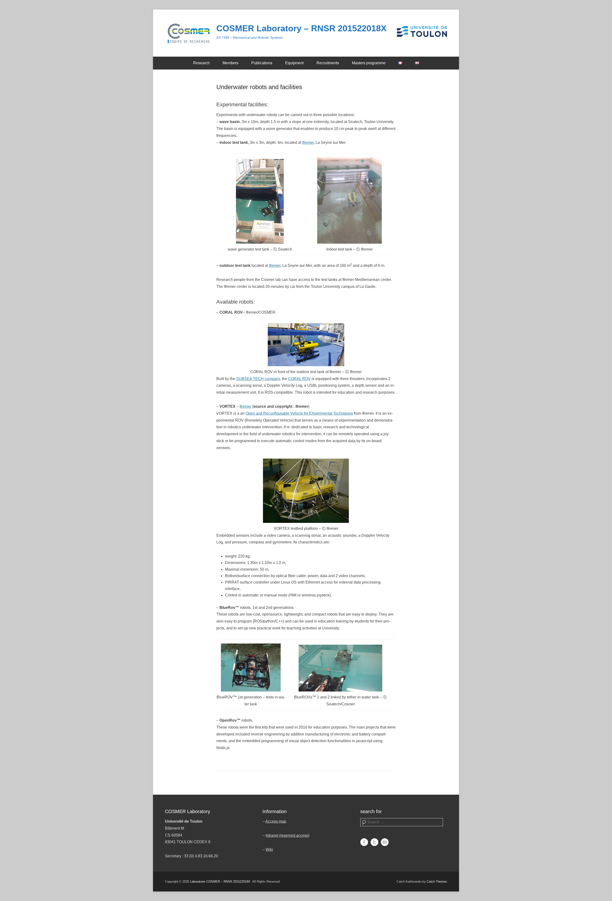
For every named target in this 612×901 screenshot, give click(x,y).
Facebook (364, 842)
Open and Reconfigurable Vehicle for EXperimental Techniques (299, 413)
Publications (261, 63)
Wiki (269, 849)
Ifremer (308, 142)
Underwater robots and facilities (259, 87)
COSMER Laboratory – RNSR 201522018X (301, 28)
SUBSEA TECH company (258, 379)
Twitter (374, 842)
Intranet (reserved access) (287, 835)
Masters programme (369, 63)
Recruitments (328, 63)
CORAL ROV (299, 379)
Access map (275, 821)
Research (201, 63)
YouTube (385, 842)
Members (230, 63)
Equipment (294, 63)
